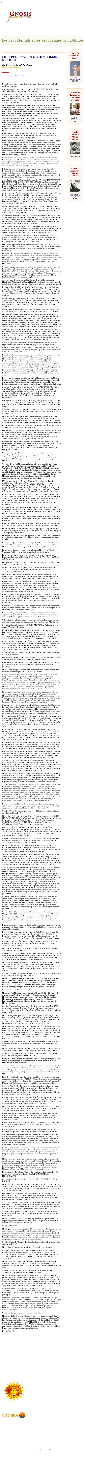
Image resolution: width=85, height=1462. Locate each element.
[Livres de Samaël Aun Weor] (75, 154)
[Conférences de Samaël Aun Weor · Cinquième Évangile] (5, 75)
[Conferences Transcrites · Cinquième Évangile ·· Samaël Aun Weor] (75, 114)
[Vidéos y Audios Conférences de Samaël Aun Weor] (75, 191)
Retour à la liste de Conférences (20, 76)
